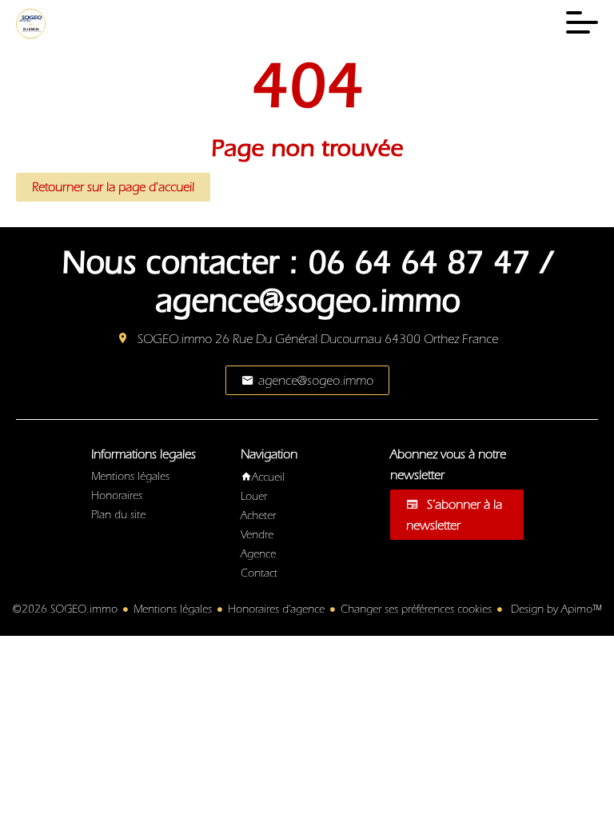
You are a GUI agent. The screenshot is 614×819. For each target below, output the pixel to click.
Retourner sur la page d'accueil (113, 187)
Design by (554, 609)
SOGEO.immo (175, 339)
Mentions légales (173, 609)
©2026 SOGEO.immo (65, 609)
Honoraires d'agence (276, 609)
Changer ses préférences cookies (416, 609)
